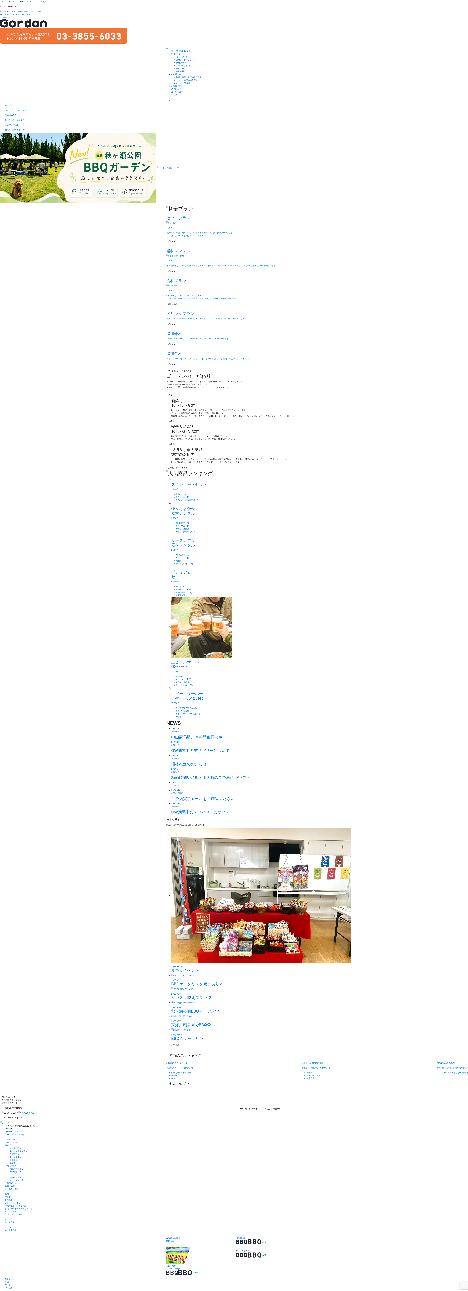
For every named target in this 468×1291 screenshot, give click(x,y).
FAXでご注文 (10, 1211)
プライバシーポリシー (14, 1202)
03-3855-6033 (12, 1131)
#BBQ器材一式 (182, 523)
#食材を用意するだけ (185, 532)
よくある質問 (177, 92)
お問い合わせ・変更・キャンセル (19, 1208)
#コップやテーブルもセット (188, 714)
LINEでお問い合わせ (270, 1108)
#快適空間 (180, 595)
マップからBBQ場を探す (187, 80)
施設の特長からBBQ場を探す (188, 77)
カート (8, 1284)
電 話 (7, 1282)
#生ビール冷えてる (184, 685)
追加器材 (180, 68)
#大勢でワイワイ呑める (186, 708)
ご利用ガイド (177, 89)
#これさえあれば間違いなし (188, 500)
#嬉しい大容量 (182, 711)
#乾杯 (178, 717)
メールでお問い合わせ (247, 1108)
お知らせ (9, 1194)
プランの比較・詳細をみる (179, 371)
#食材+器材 (181, 494)
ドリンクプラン (183, 65)
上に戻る (9, 1287)
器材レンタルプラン (185, 59)
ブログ (174, 95)
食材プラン (181, 62)
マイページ (10, 1219)
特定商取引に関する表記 (15, 1205)
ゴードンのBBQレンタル (182, 51)
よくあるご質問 (12, 1189)
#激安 (178, 560)
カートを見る (11, 1222)
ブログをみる (174, 1045)
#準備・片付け (182, 529)
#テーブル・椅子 (183, 497)
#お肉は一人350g (184, 592)
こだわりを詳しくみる (177, 468)
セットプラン (182, 57)
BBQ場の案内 (177, 74)
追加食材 (180, 71)
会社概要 (9, 1200)
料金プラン (176, 54)
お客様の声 (176, 86)
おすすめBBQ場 (183, 83)
